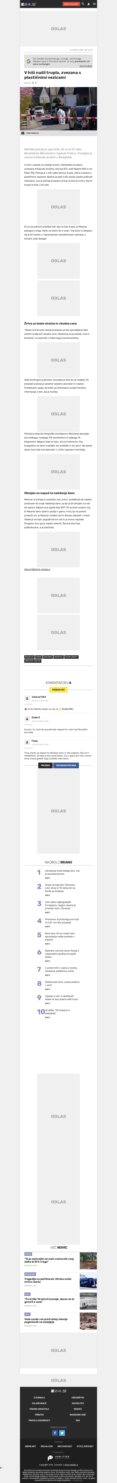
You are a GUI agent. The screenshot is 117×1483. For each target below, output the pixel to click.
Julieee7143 (39, 697)
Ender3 (36, 717)
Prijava (45, 765)
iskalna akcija (32, 661)
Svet (47, 878)
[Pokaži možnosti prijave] (88, 4)
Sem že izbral (86, 66)
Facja (35, 741)
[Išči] (83, 4)
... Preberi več (76, 1480)
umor (38, 657)
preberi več (58, 690)
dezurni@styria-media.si (37, 569)
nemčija (59, 657)
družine (48, 657)
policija (29, 657)
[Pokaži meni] (92, 4)
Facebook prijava (66, 765)
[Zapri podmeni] (17, 3)
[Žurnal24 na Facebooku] (55, 1433)
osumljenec (71, 657)
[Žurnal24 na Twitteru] (62, 1433)
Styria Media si (71, 1464)
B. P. (34, 82)
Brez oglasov (71, 4)
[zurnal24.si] (28, 4)
